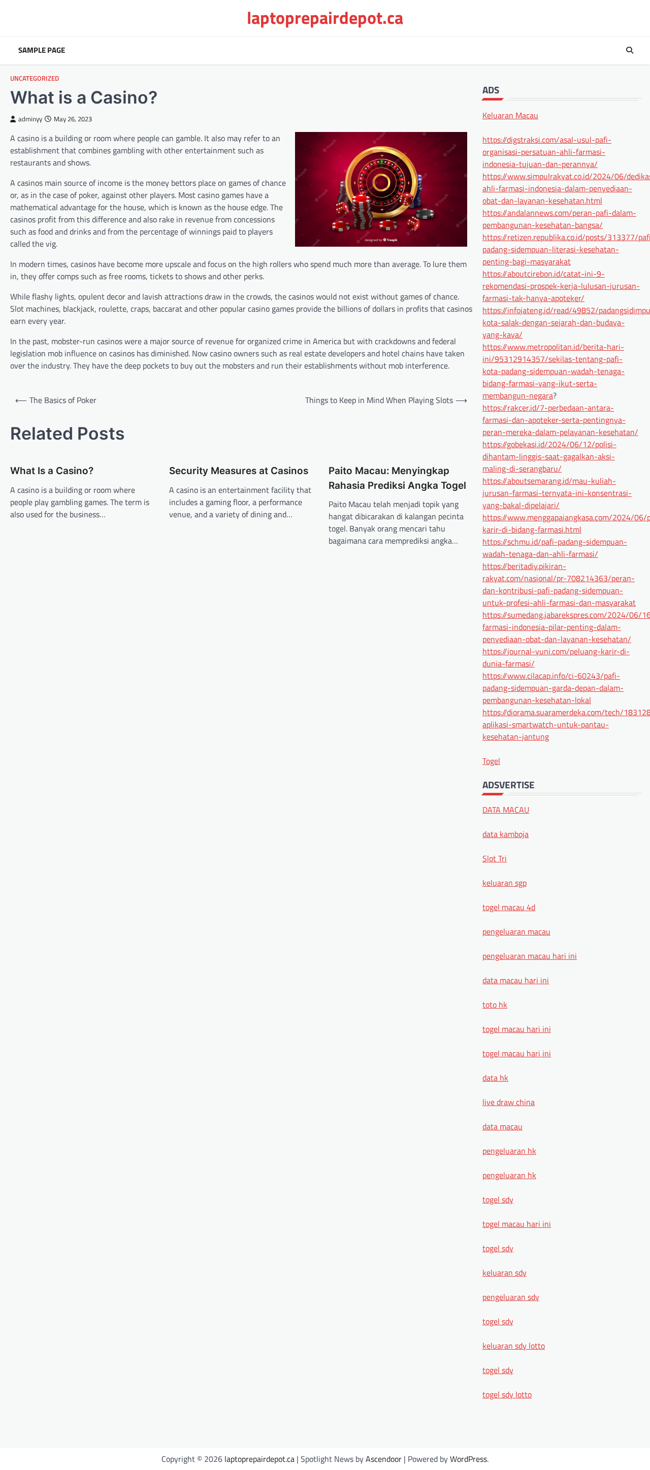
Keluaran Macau (510, 115)
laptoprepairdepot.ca (325, 17)
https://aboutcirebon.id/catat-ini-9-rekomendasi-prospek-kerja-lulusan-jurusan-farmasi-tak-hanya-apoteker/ (561, 285)
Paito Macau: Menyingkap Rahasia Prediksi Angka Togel (397, 478)
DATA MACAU (505, 810)
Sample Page (41, 50)
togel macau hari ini (516, 1224)
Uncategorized (34, 78)
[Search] (629, 50)
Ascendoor (384, 1459)
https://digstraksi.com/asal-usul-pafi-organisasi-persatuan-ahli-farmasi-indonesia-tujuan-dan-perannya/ (546, 151)
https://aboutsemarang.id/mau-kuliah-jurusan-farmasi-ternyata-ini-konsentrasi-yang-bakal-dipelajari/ (557, 492)
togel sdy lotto (507, 1394)
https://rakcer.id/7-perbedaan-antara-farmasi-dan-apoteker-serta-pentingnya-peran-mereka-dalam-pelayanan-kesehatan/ (560, 419)
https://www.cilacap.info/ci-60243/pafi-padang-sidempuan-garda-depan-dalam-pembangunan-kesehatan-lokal (553, 687)
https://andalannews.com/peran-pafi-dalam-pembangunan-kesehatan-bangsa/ (559, 218)
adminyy (30, 119)
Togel (491, 760)
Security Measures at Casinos (238, 471)
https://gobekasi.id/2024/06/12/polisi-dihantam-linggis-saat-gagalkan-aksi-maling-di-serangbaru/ (549, 456)
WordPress (468, 1459)
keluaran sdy (504, 1272)
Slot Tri (494, 858)
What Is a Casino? (51, 471)
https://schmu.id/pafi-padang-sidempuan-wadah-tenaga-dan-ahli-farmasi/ (554, 547)
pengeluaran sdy (510, 1297)
